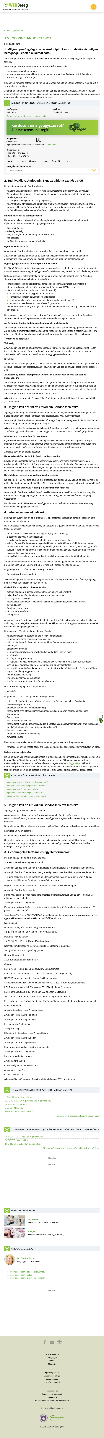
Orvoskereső (50, 144)
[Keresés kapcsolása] (93, 7)
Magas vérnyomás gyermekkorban (22, 789)
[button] (45, 1343)
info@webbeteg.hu (55, 1408)
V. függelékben (74, 763)
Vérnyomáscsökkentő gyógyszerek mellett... (27, 1278)
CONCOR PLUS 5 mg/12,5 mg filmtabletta (24, 1137)
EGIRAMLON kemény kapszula (19, 1111)
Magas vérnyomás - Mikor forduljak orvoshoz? (27, 782)
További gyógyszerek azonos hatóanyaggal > (26, 116)
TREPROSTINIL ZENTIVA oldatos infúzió (23, 1144)
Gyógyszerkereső (18, 31)
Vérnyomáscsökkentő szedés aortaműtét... (26, 1272)
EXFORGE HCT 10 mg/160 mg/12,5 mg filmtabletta (28, 1101)
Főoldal (7, 31)
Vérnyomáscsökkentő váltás (19, 1275)
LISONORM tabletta (14, 1108)
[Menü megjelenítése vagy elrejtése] (98, 7)
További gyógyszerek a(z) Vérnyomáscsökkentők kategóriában (71, 1148)
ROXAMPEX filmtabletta (16, 1104)
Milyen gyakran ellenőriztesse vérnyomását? (26, 796)
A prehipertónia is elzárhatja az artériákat (24, 792)
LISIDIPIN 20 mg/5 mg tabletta (18, 1097)
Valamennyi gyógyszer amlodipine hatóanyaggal (78, 1116)
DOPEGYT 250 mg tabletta (17, 1140)
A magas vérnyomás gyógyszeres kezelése (26, 785)
